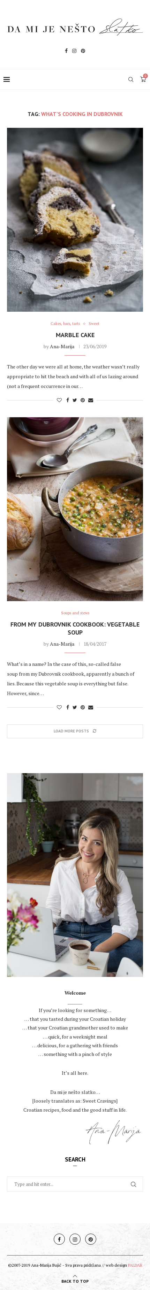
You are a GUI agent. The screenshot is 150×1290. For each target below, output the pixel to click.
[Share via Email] (90, 400)
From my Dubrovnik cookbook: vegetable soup (75, 628)
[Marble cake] (75, 220)
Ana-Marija (62, 346)
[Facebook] (66, 51)
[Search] (130, 79)
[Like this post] (59, 400)
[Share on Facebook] (67, 400)
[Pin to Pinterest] (83, 400)
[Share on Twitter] (75, 400)
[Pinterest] (83, 51)
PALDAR (135, 1265)
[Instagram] (74, 51)
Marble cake (75, 335)
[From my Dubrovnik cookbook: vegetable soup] (75, 509)
